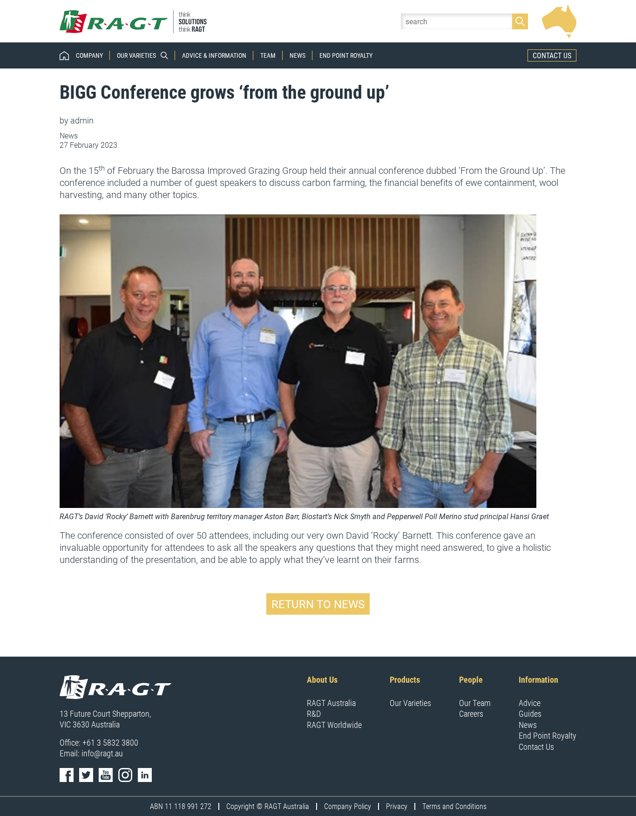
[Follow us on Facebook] (67, 775)
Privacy (396, 806)
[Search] (520, 21)
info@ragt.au (102, 753)
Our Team (475, 702)
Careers (471, 713)
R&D (314, 713)
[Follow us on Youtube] (106, 775)
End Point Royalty (345, 55)
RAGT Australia (331, 702)
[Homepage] (134, 21)
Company (89, 55)
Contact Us (552, 55)
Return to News (318, 604)
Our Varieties (136, 55)
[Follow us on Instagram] (125, 775)
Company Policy (347, 806)
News (297, 55)
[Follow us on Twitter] (86, 775)
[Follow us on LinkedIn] (145, 775)
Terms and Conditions (454, 806)
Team (268, 55)
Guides (530, 713)
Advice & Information (214, 55)
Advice (530, 702)
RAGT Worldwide (334, 724)
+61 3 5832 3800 (110, 742)
